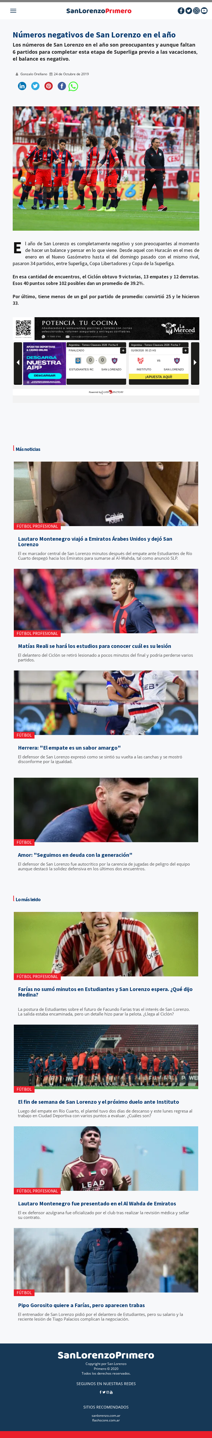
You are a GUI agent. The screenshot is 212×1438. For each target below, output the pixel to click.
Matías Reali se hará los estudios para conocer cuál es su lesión (94, 646)
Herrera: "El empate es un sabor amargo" (69, 747)
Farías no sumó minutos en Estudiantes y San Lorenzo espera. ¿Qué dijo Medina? (105, 991)
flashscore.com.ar (106, 1420)
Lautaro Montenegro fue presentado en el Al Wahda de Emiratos (97, 1203)
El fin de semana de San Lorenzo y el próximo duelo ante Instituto (98, 1102)
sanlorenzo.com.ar (106, 1415)
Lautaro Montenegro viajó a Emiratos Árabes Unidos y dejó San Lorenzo (95, 541)
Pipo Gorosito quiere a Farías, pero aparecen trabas (81, 1305)
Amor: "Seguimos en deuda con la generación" (75, 855)
